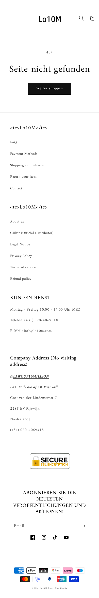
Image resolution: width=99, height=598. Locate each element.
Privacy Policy (21, 256)
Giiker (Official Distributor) (32, 233)
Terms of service (23, 267)
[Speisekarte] (6, 18)
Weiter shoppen (49, 88)
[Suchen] (81, 18)
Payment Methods (24, 154)
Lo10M (43, 588)
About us (17, 221)
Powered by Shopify (58, 588)
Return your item (23, 177)
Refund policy (20, 279)
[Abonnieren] (83, 526)
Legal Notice (20, 244)
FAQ (13, 142)
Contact (16, 188)
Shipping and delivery (27, 165)
